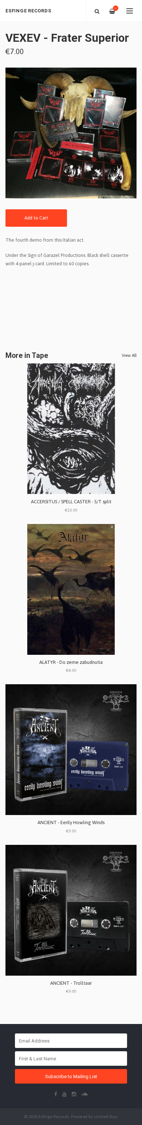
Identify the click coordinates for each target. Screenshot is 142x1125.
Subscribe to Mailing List (71, 1076)
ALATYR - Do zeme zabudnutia (71, 662)
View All (129, 355)
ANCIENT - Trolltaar (71, 983)
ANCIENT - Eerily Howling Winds (71, 822)
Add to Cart (36, 218)
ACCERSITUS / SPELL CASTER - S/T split (71, 501)
